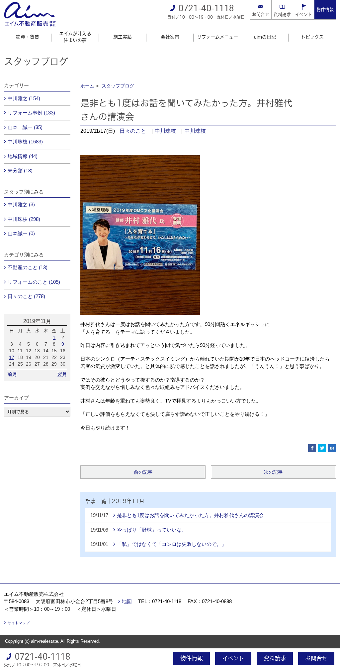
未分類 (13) (20, 170)
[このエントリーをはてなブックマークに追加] (332, 448)
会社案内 (170, 37)
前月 (12, 374)
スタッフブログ (118, 85)
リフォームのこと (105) (34, 282)
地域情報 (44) (23, 156)
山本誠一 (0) (21, 233)
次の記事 (273, 472)
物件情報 (325, 9)
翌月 (62, 374)
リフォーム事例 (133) (31, 112)
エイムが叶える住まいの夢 (75, 37)
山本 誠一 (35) (25, 127)
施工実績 (122, 37)
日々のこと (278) (26, 296)
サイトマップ (19, 623)
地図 (127, 601)
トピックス (312, 37)
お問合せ (260, 14)
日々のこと (133, 131)
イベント (303, 14)
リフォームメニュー (217, 37)
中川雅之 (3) (21, 204)
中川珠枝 (165, 131)
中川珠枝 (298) (24, 219)
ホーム (87, 85)
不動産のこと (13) (27, 267)
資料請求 (282, 14)
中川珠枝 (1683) (25, 141)
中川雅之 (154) (24, 98)
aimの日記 (265, 37)
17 (11, 357)
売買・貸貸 (27, 37)
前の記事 (143, 472)
